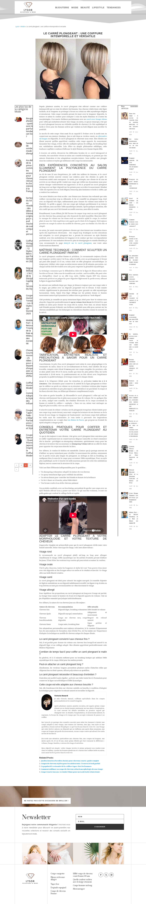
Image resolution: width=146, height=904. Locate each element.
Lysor (17, 26)
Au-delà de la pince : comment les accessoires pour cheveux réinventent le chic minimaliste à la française (30, 175)
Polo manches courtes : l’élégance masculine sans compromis (133, 279)
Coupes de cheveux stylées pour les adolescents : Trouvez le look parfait (70, 763)
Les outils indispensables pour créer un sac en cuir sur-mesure (133, 143)
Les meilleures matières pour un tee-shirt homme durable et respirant (133, 260)
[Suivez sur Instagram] (111, 875)
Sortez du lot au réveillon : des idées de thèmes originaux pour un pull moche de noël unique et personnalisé (30, 216)
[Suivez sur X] (106, 875)
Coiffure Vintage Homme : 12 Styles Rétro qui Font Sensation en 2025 (30, 251)
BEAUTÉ (85, 7)
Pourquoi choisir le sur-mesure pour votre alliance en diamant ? (133, 241)
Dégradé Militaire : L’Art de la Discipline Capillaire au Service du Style (30, 278)
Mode (74, 7)
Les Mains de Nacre (76, 420)
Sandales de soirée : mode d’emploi (30, 148)
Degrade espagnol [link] (58, 888)
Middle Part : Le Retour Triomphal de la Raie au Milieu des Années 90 (30, 332)
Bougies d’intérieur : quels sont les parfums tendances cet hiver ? (30, 127)
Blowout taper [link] (79, 889)
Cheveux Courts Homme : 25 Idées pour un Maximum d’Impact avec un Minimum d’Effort (30, 363)
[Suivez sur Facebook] (101, 875)
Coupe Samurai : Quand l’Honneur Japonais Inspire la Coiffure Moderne (30, 445)
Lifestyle (98, 7)
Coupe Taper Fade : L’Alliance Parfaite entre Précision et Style (30, 419)
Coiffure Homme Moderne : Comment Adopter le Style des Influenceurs (30, 393)
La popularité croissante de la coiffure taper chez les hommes (66, 766)
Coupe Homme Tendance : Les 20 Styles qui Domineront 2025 (30, 304)
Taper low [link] (55, 884)
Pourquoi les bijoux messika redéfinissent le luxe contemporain (133, 184)
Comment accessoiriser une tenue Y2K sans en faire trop (133, 319)
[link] (57, 874)
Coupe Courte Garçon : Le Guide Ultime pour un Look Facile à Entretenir (70, 772)
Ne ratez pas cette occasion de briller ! (46, 801)
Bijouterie (62, 7)
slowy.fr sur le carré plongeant (77, 243)
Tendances (114, 7)
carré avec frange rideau (96, 119)
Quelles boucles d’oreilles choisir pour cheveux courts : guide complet (70, 761)
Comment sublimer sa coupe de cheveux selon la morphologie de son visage (72, 769)
